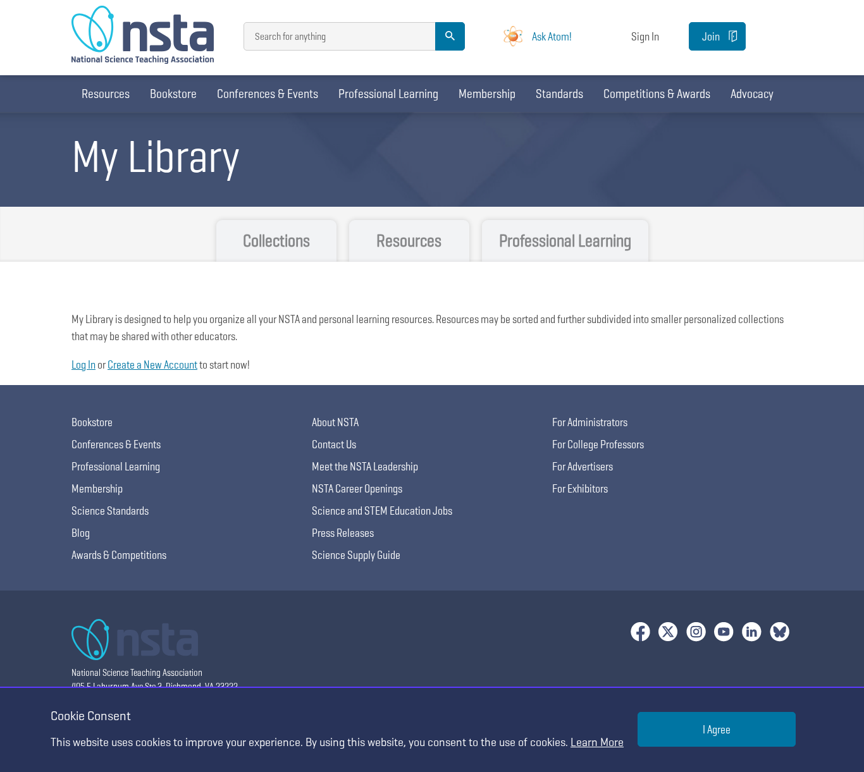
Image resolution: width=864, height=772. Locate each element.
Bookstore (173, 93)
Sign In (645, 36)
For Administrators (589, 422)
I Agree (717, 729)
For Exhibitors (580, 488)
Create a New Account (152, 364)
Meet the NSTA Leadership (365, 466)
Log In (83, 364)
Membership (487, 93)
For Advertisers (582, 466)
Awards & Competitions (118, 555)
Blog (80, 532)
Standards (559, 93)
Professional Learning (388, 93)
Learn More (597, 742)
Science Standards (110, 510)
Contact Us (334, 444)
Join (711, 36)
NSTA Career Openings (357, 488)
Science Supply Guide (356, 555)
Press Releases (343, 532)
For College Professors (598, 444)
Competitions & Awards (656, 93)
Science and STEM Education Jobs (382, 510)
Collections (276, 241)
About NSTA (335, 422)
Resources (106, 93)
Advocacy (752, 93)
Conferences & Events (267, 93)
